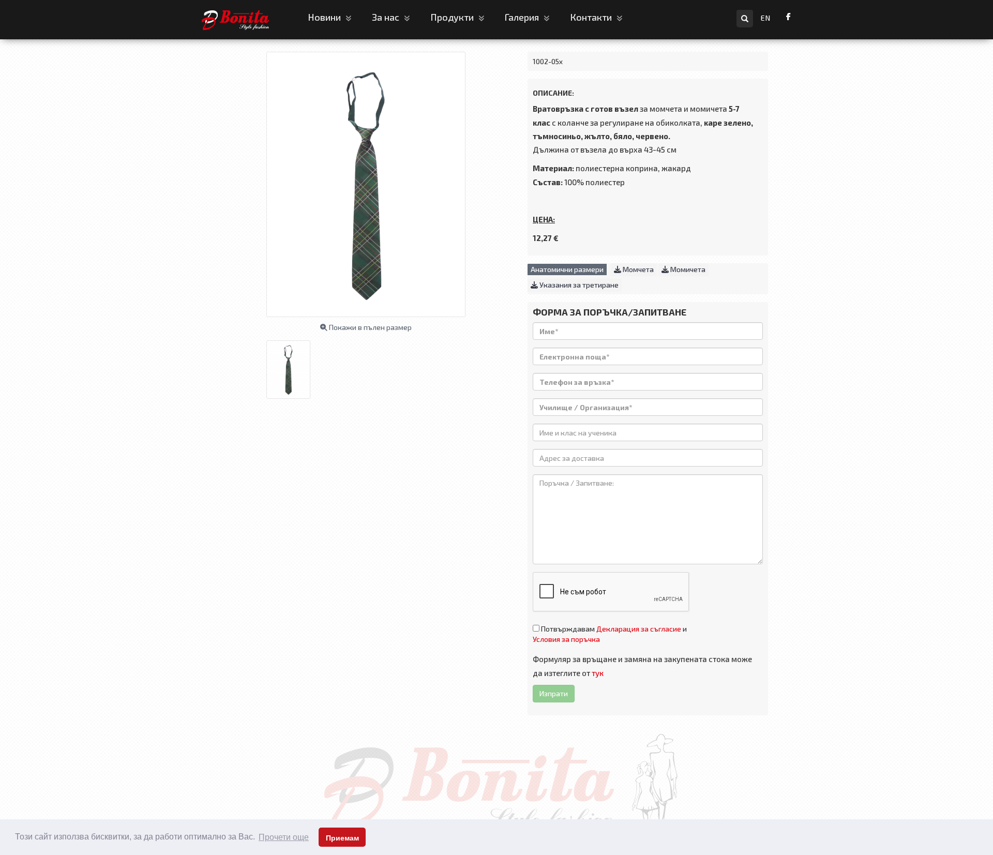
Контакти (592, 17)
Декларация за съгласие (638, 628)
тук (598, 673)
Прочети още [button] (284, 837)
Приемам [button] (342, 838)
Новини (325, 17)
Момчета (637, 269)
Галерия (523, 17)
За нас (386, 17)
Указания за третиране (578, 284)
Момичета (687, 269)
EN (766, 17)
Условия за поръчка (566, 639)
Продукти (453, 17)
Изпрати (553, 693)
